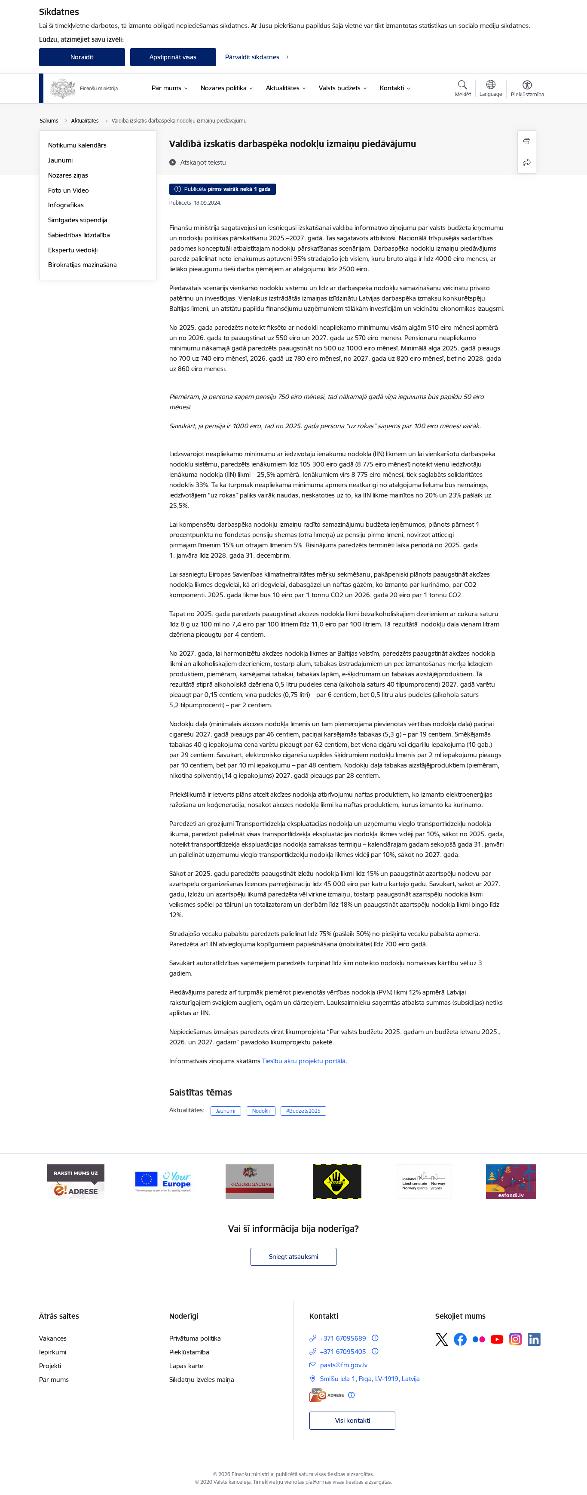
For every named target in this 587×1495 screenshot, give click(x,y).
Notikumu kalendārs (77, 145)
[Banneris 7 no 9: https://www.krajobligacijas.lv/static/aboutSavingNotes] (250, 1181)
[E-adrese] (326, 1395)
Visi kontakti (352, 1420)
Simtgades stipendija (77, 220)
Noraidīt (81, 57)
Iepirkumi (52, 1352)
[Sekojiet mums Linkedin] (534, 1339)
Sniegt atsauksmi (293, 1256)
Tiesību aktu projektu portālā (303, 1061)
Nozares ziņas (68, 175)
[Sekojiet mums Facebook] (460, 1339)
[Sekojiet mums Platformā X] (441, 1339)
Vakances (53, 1338)
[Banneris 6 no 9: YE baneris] (163, 1181)
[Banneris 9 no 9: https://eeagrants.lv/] (424, 1181)
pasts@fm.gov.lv (343, 1365)
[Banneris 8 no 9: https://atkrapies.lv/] (337, 1181)
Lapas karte (186, 1366)
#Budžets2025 (303, 1111)
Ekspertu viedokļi (73, 250)
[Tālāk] (528, 1181)
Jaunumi (60, 160)
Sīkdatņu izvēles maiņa (201, 1379)
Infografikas (66, 205)
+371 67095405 (343, 1352)
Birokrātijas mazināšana (82, 265)
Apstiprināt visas (173, 57)
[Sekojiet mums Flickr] (478, 1339)
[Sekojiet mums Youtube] (497, 1339)
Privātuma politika (195, 1338)
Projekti (50, 1366)
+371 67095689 (343, 1338)
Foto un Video (68, 190)
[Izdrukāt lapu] (527, 141)
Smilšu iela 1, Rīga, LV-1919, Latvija (370, 1379)
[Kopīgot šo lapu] (527, 162)
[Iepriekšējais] (59, 1181)
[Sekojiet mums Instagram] (515, 1339)
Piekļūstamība (189, 1352)
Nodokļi (261, 1111)
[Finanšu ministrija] (84, 88)
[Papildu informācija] (375, 1338)
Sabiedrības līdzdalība (79, 235)
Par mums (54, 1379)
